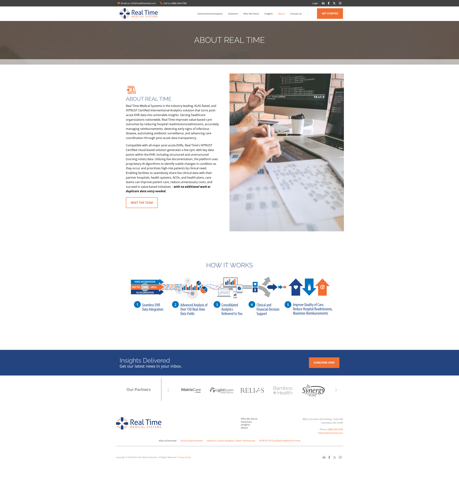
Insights (268, 13)
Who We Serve (251, 13)
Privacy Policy (184, 457)
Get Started (330, 13)
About (281, 13)
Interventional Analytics (210, 13)
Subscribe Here (324, 362)
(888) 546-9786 (335, 429)
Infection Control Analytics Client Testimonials (231, 440)
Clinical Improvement (191, 440)
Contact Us (296, 13)
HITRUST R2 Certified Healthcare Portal (279, 440)
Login (315, 3)
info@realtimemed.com (330, 433)
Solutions (233, 13)
